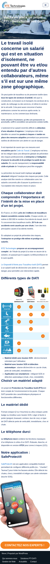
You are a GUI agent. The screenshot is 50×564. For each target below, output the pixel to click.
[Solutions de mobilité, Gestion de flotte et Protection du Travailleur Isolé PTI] (14, 5)
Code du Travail (22, 151)
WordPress (23, 553)
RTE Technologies (9, 248)
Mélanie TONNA (12, 32)
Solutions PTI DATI (28, 558)
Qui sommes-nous (9, 558)
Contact (33, 562)
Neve (4, 553)
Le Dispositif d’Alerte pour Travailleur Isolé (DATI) (21, 265)
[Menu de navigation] (45, 5)
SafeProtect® (6, 464)
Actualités (23, 562)
